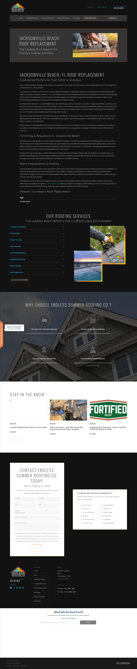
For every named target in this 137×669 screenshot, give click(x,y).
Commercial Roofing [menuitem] (47, 18)
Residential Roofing (39, 579)
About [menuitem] (21, 18)
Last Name (41, 498)
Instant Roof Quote (39, 596)
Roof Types (37, 592)
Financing (90, 7)
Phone (16, 504)
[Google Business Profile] (11, 588)
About (35, 575)
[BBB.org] (14, 588)
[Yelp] (23, 588)
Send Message (37, 550)
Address (17, 510)
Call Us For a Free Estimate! (19, 280)
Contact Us (112, 18)
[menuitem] (9, 665)
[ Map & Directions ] (63, 579)
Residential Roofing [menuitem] (32, 18)
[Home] (17, 7)
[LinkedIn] (20, 588)
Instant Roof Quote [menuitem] (90, 18)
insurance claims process (52, 183)
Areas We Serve (101, 7)
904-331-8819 (119, 8)
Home (35, 571)
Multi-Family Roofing (40, 588)
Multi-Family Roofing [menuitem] (63, 18)
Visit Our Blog (15, 440)
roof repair (49, 94)
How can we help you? (20, 523)
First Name (17, 498)
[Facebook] (17, 588)
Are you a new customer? (21, 517)
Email (39, 504)
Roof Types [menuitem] (76, 18)
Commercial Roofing (40, 584)
